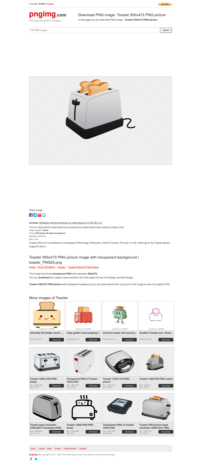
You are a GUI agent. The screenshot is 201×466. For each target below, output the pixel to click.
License (42, 448)
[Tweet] (43, 215)
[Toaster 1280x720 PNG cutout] (156, 362)
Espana (50, 3)
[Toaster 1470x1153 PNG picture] (119, 361)
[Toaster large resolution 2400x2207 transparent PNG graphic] (47, 407)
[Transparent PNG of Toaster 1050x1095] (119, 408)
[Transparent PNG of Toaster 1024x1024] (83, 362)
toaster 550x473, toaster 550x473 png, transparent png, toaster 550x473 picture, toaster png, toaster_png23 (81, 227)
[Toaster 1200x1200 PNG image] (47, 362)
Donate (58, 448)
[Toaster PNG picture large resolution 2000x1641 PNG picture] (156, 408)
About (33, 448)
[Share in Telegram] (35, 215)
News (49, 448)
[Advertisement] (100, 55)
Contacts (82, 448)
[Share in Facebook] (31, 215)
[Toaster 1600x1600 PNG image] (83, 408)
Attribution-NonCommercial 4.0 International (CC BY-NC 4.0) (70, 222)
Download (56, 339)
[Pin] (39, 215)
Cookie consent (70, 448)
